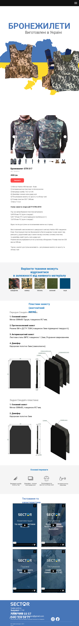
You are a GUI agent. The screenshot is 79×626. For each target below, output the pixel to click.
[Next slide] (65, 136)
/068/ (14, 613)
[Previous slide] (14, 136)
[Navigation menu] (75, 3)
